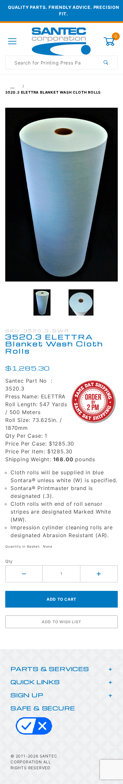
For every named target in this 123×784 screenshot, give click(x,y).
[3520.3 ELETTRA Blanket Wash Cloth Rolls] (61, 198)
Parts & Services (49, 668)
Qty (8, 561)
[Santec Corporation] (61, 41)
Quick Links (35, 681)
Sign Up (26, 695)
